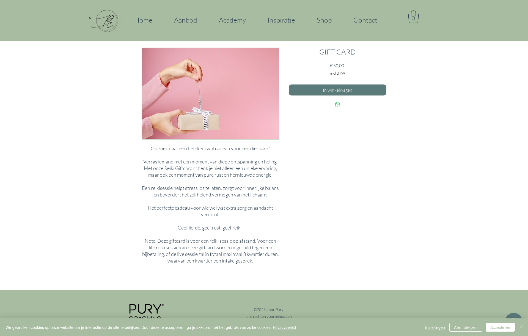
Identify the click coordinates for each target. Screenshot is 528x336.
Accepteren (500, 327)
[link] (413, 16)
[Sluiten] (521, 327)
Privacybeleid (284, 327)
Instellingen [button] (435, 327)
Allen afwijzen (466, 327)
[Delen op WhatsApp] (337, 104)
